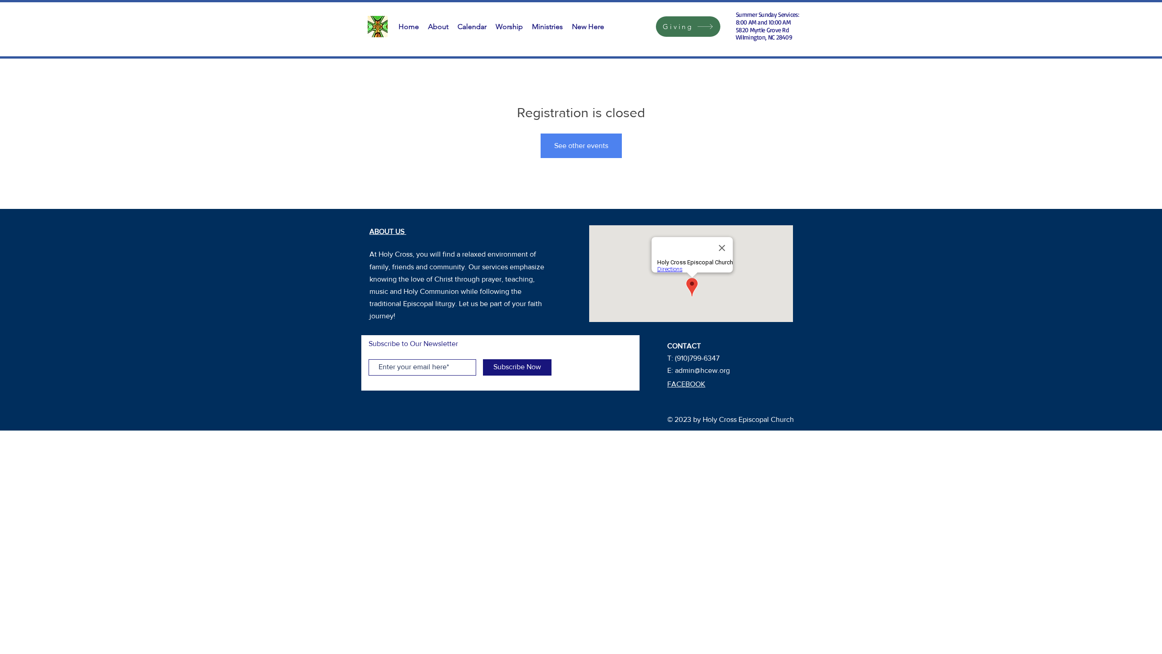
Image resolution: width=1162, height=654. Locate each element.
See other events (581, 145)
